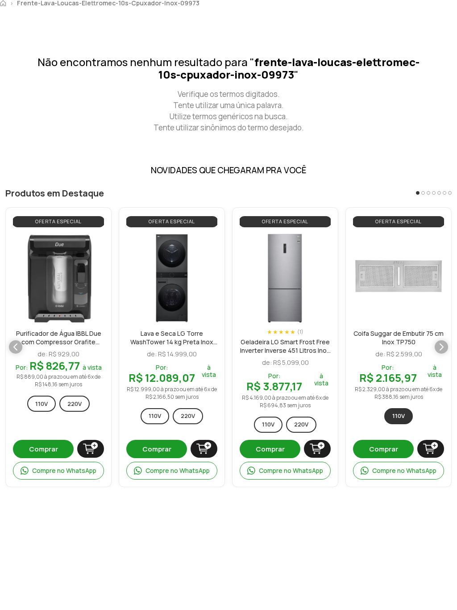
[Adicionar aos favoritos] (95, 242)
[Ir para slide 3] (428, 193)
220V (74, 404)
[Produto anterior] (15, 347)
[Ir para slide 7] (450, 193)
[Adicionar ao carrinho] (90, 449)
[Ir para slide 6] (444, 193)
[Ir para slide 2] (423, 193)
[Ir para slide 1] (418, 193)
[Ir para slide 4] (434, 193)
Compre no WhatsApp (64, 470)
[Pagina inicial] (3, 3)
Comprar (43, 449)
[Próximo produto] (441, 347)
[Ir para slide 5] (439, 193)
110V (41, 404)
